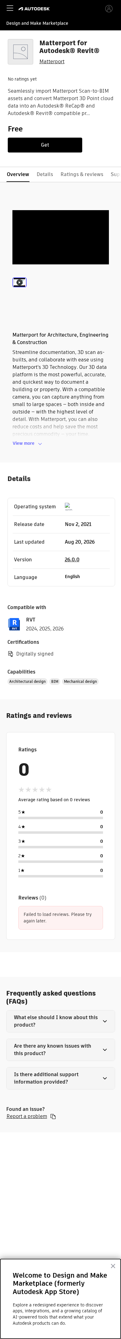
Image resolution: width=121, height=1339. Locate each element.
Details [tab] (45, 174)
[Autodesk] (35, 9)
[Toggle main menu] (10, 8)
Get (45, 144)
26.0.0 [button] (72, 559)
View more (23, 443)
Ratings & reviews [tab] (81, 174)
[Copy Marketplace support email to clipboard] (53, 1116)
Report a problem (27, 1116)
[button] (61, 1021)
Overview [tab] (18, 174)
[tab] (19, 290)
